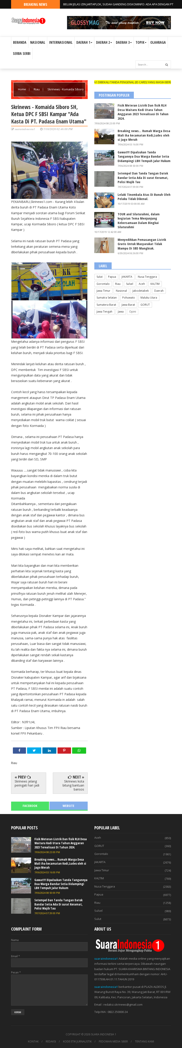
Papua (112, 277)
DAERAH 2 (103, 42)
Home (22, 89)
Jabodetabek (141, 291)
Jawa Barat (128, 305)
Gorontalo (103, 284)
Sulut (100, 277)
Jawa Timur (103, 291)
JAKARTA (127, 277)
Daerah (159, 291)
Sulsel (129, 284)
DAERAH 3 (123, 42)
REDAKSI (51, 1041)
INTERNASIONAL (61, 42)
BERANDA (19, 42)
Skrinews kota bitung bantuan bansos (73, 785)
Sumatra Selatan (107, 297)
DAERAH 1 (83, 42)
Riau (37, 89)
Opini (132, 311)
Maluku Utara (148, 297)
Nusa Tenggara (147, 277)
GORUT (145, 305)
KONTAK (33, 1041)
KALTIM (155, 284)
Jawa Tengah (104, 311)
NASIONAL (37, 42)
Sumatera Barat (106, 305)
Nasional (121, 291)
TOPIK (140, 42)
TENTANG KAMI (144, 1041)
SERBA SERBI (22, 53)
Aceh (142, 284)
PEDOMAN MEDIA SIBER (113, 1041)
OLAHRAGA (158, 42)
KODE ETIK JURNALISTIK (77, 1041)
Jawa (121, 311)
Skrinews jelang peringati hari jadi (27, 783)
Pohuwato (128, 297)
